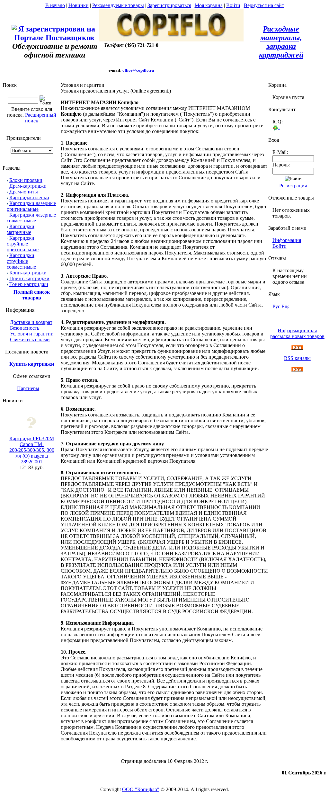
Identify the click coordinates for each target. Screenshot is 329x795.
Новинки (78, 5)
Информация (286, 240)
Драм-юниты (23, 191)
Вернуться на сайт (264, 5)
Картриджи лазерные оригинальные (31, 206)
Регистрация (293, 185)
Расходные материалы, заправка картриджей (281, 42)
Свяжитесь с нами (30, 339)
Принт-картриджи (29, 278)
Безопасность (24, 328)
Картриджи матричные (20, 229)
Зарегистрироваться (169, 5)
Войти (233, 5)
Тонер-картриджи (28, 284)
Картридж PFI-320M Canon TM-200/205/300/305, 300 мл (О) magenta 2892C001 (31, 450)
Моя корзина (209, 5)
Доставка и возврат (31, 322)
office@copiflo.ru (137, 70)
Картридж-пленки (29, 197)
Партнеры (28, 388)
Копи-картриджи (28, 272)
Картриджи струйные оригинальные (23, 243)
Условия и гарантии (32, 333)
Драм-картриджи (28, 186)
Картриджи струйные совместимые (21, 261)
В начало (55, 5)
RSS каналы (297, 358)
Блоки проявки (25, 180)
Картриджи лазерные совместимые (31, 217)
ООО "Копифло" (140, 789)
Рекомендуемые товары (118, 5)
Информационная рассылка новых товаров (297, 333)
